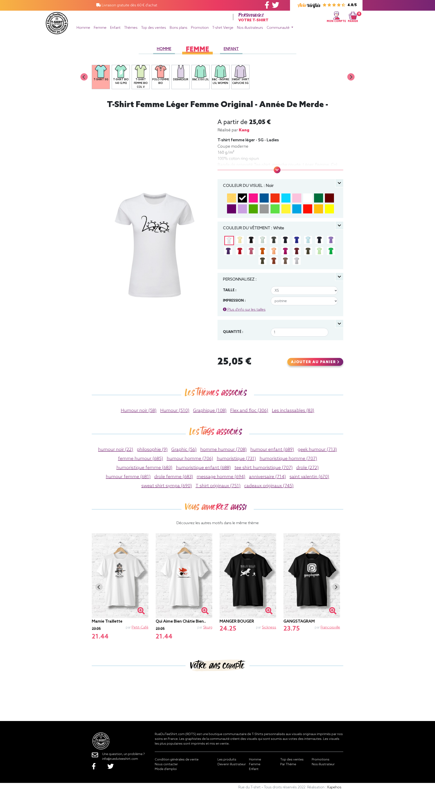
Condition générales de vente (176, 760)
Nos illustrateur (323, 764)
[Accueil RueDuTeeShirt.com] (57, 22)
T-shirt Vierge (222, 28)
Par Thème (288, 764)
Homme (83, 28)
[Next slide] (351, 77)
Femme (100, 28)
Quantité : (233, 332)
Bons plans (178, 28)
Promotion (200, 28)
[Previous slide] (84, 77)
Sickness (269, 627)
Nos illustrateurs (250, 28)
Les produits (227, 760)
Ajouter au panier (314, 362)
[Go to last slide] (99, 587)
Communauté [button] (278, 28)
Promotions (320, 760)
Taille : (229, 290)
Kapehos (334, 787)
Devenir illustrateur (232, 764)
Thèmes (131, 28)
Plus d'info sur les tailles (246, 310)
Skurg (207, 627)
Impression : (234, 301)
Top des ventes (153, 28)
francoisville (330, 627)
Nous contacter (166, 764)
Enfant (115, 28)
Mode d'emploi (166, 769)
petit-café (140, 627)
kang (244, 130)
